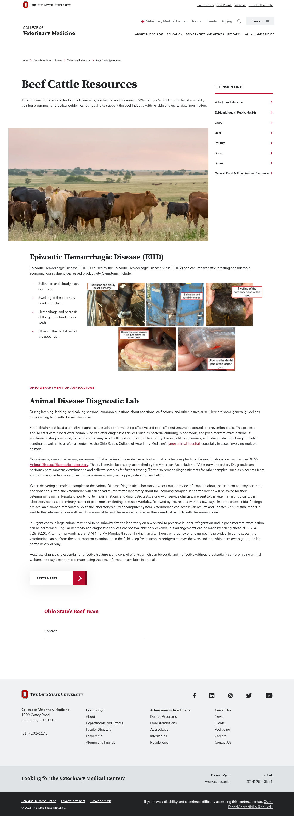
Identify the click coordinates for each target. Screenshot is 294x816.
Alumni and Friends (100, 742)
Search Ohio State (261, 5)
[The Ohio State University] (48, 5)
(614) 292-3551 (260, 781)
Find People (224, 5)
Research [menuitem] (234, 34)
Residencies (159, 742)
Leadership (94, 736)
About (90, 716)
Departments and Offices (47, 60)
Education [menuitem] (175, 34)
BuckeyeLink (205, 5)
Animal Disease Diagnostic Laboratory (59, 465)
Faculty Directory (98, 729)
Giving (227, 21)
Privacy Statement (73, 801)
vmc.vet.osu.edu (217, 781)
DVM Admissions (163, 723)
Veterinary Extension (79, 60)
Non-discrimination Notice (38, 801)
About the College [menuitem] (149, 34)
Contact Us (223, 742)
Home (24, 60)
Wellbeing (222, 729)
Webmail (240, 5)
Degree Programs (163, 716)
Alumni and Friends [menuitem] (259, 34)
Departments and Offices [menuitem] (205, 34)
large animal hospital (183, 443)
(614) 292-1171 (34, 733)
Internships (158, 736)
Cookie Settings (100, 801)
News (196, 21)
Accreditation (160, 729)
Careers (220, 736)
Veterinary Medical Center (166, 21)
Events (211, 21)
